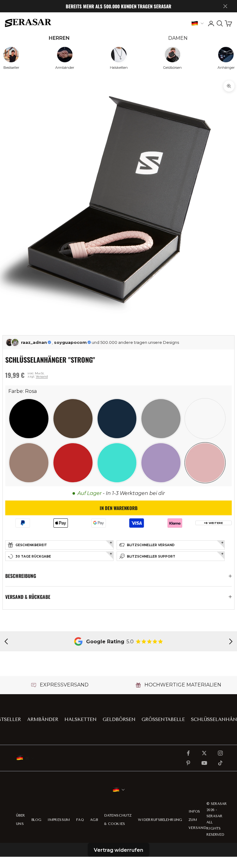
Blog (36, 820)
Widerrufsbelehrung (160, 820)
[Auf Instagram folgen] (220, 753)
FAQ (80, 820)
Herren (59, 38)
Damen (178, 38)
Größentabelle (163, 719)
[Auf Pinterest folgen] (188, 763)
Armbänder (42, 719)
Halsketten (80, 719)
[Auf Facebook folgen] (188, 753)
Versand (42, 376)
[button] (28, 418)
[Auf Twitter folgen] (204, 753)
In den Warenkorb (119, 508)
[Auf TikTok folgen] (220, 763)
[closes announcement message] (225, 6)
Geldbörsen (119, 719)
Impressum (59, 820)
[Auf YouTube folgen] (204, 763)
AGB (94, 820)
